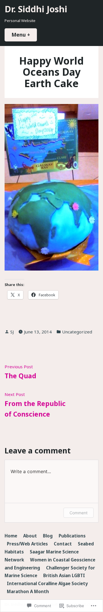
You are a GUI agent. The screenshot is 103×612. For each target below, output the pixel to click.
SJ (12, 332)
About (30, 536)
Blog (48, 536)
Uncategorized (77, 332)
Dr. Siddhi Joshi (36, 9)
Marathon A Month (28, 591)
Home (11, 536)
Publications (72, 536)
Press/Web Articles (27, 544)
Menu (24, 34)
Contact (63, 544)
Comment (79, 512)
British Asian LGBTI (64, 575)
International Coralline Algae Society (47, 583)
